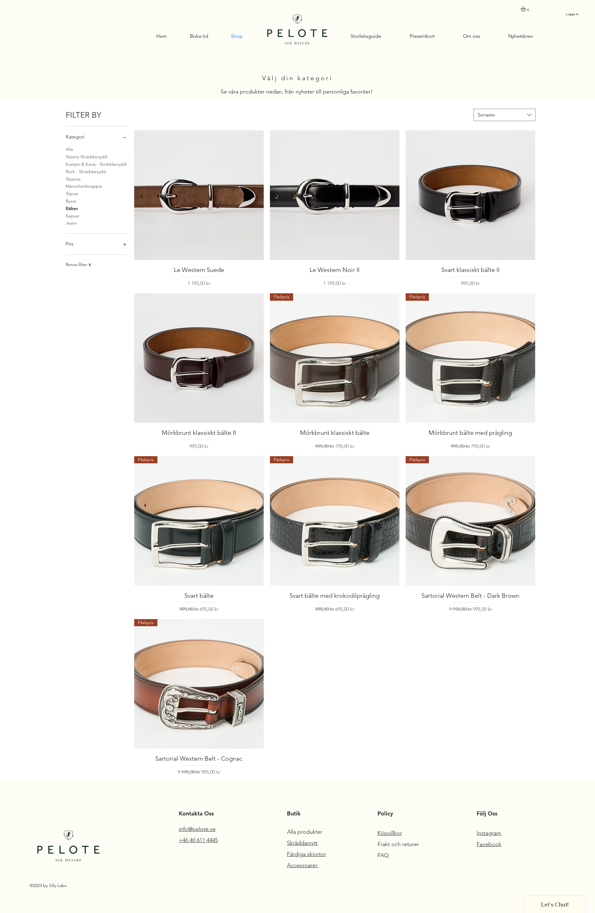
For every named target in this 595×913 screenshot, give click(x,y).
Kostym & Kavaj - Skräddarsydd (96, 164)
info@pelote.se (197, 829)
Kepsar (72, 216)
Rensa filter (78, 264)
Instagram (489, 833)
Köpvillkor (389, 833)
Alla (69, 149)
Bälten (72, 208)
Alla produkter (305, 831)
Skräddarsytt (302, 843)
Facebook (489, 844)
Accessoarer (303, 865)
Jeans (71, 223)
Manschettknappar (84, 186)
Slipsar (72, 193)
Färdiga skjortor (306, 854)
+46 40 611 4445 (198, 840)
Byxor (71, 201)
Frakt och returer (399, 844)
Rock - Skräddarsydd (86, 171)
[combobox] (505, 115)
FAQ (383, 855)
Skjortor (73, 179)
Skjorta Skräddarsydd (86, 156)
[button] (526, 8)
